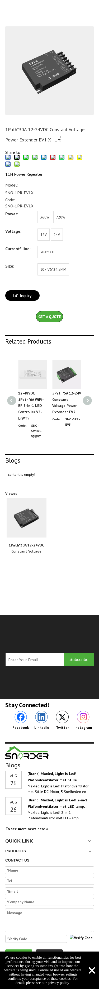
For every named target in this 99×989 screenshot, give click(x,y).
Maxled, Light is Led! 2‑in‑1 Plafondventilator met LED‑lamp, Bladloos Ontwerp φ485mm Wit (57, 806)
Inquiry (25, 295)
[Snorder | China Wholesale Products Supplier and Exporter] (27, 752)
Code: (10, 200)
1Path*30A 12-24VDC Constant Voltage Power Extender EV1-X (26, 548)
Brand (34, 773)
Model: (11, 185)
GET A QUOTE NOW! (49, 318)
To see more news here (26, 828)
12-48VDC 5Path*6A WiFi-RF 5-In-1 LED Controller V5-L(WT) (31, 406)
